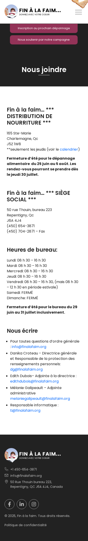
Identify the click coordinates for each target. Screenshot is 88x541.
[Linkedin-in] (22, 504)
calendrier (69, 149)
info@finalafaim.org (29, 346)
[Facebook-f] (9, 504)
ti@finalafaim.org (25, 410)
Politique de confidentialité (26, 525)
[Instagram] (34, 504)
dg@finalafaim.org (26, 369)
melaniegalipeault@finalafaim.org (40, 398)
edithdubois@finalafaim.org (34, 381)
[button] (78, 12)
